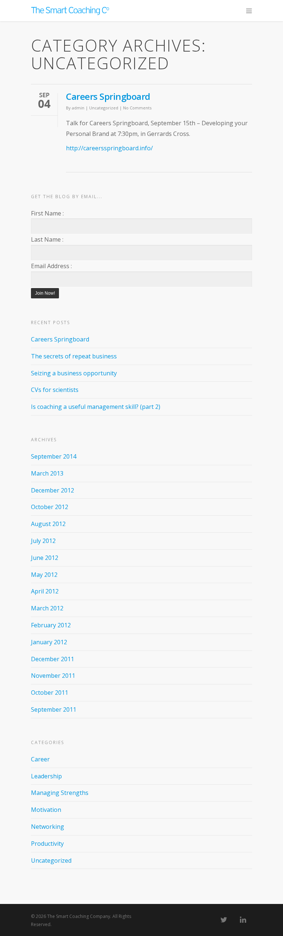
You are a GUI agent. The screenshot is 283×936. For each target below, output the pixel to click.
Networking (47, 827)
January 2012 (49, 642)
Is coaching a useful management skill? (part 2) (95, 407)
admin (78, 108)
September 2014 (53, 456)
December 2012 (52, 490)
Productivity (47, 843)
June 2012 (44, 558)
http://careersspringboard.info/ (109, 148)
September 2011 (53, 709)
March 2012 (47, 608)
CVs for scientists (54, 390)
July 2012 (43, 541)
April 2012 (45, 591)
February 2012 (51, 625)
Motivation (46, 810)
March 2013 (47, 473)
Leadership (46, 776)
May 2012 (44, 575)
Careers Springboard (108, 96)
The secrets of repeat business (74, 356)
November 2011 (53, 676)
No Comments (137, 108)
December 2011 (52, 659)
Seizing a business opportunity (74, 373)
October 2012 (49, 507)
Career (40, 759)
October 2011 (49, 692)
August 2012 (48, 524)
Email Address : (51, 266)
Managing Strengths (59, 793)
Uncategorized (103, 108)
